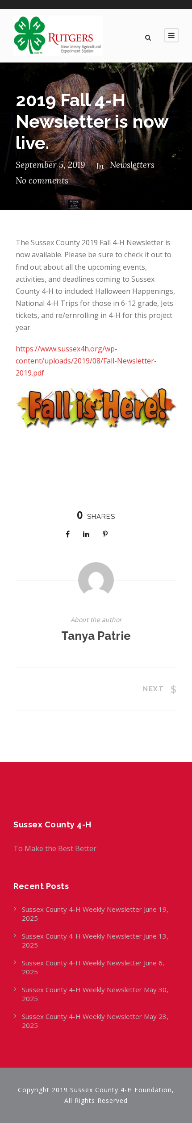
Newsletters (132, 164)
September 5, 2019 (50, 164)
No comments (42, 180)
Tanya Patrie (96, 636)
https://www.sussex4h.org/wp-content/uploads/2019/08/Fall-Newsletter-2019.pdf (86, 361)
